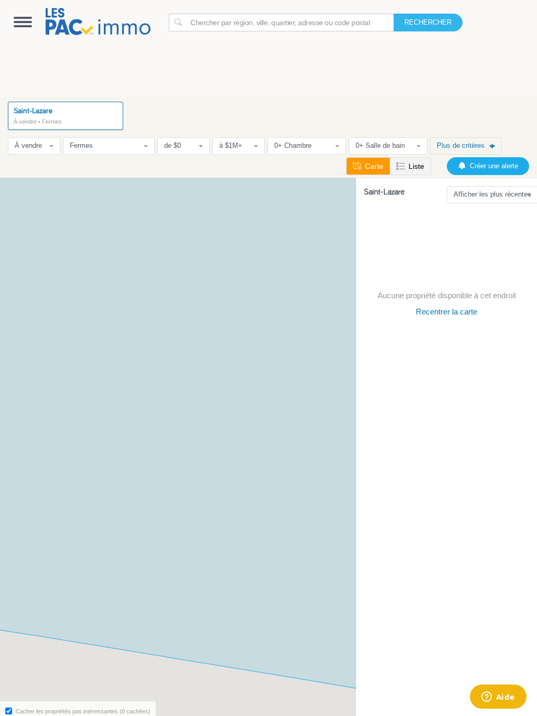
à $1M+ (230, 145)
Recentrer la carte (446, 311)
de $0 (172, 145)
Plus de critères (461, 145)
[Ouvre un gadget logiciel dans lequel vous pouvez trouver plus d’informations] (498, 698)
